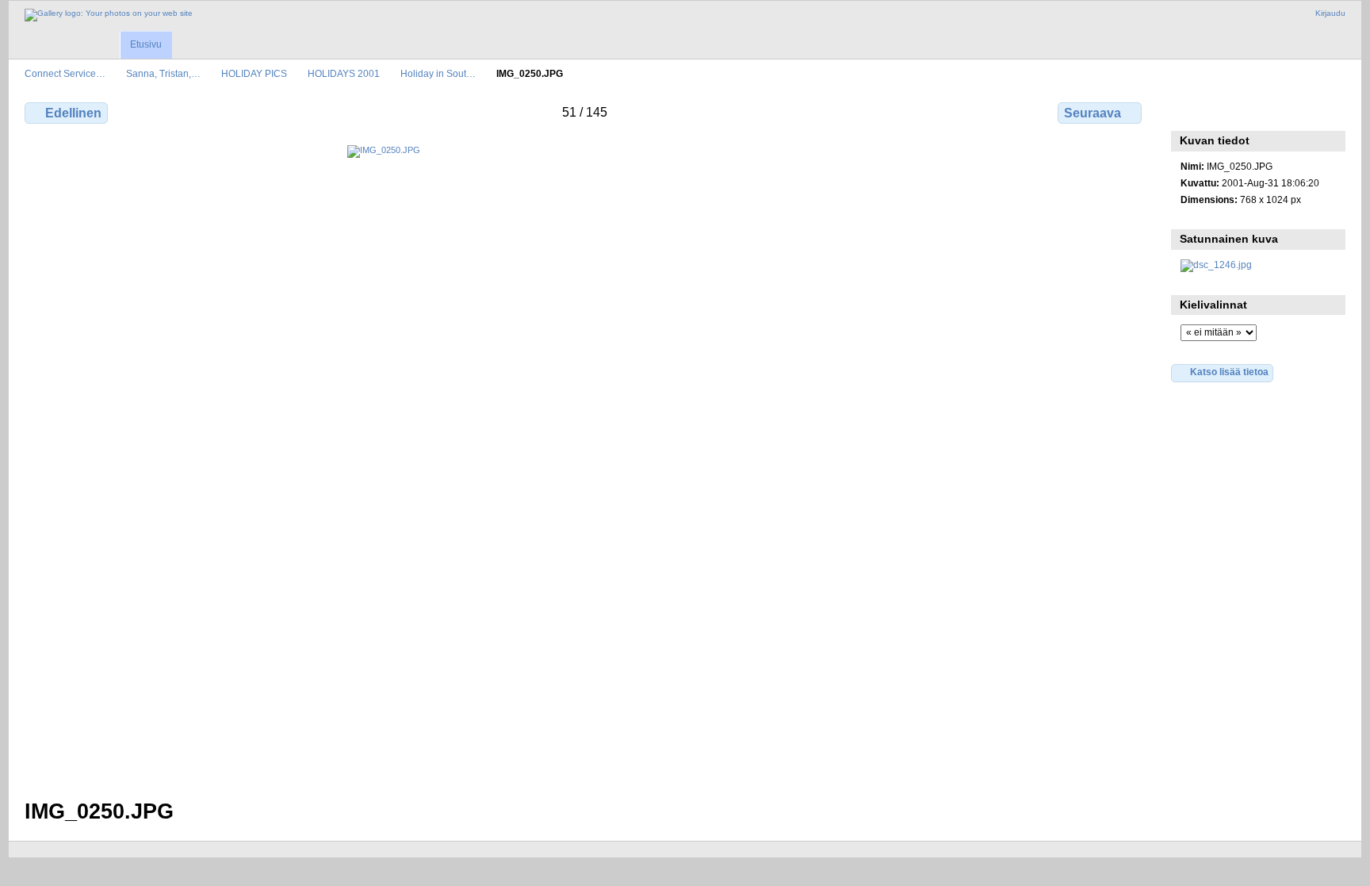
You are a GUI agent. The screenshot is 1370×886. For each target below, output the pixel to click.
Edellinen (73, 113)
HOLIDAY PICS (254, 73)
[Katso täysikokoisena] (585, 462)
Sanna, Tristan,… (163, 73)
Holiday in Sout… (438, 73)
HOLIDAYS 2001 (344, 73)
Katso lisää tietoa (1229, 371)
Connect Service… (65, 73)
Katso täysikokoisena (1189, 111)
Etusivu (146, 44)
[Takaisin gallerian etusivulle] (109, 15)
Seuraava (1092, 113)
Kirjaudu (1330, 13)
